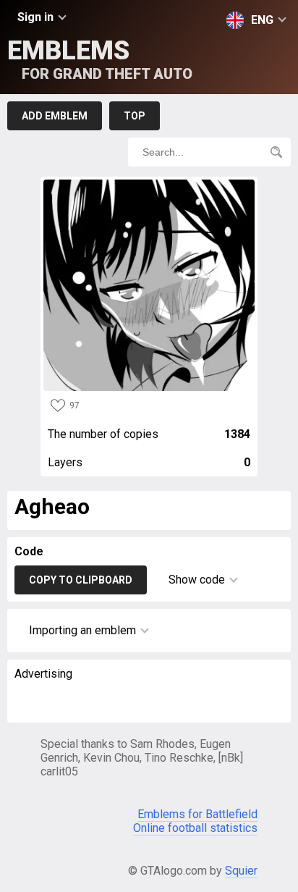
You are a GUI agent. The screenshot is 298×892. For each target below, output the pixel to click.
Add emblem (55, 116)
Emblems (99, 59)
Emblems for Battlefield (197, 814)
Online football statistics (195, 828)
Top (134, 116)
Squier (241, 871)
